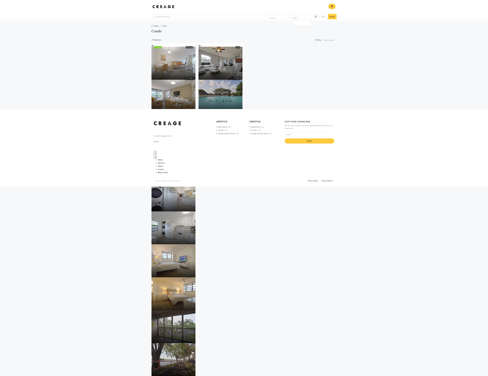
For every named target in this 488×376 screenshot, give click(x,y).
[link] (173, 63)
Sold (237, 47)
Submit (309, 141)
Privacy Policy (313, 181)
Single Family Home (226, 133)
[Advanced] (315, 16)
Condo (221, 130)
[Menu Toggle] (155, 154)
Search (332, 17)
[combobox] (272, 17)
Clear (323, 17)
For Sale (189, 47)
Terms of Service (327, 181)
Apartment (222, 127)
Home (156, 26)
